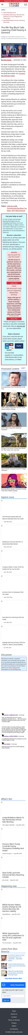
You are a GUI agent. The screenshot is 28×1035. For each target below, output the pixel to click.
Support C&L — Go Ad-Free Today (14, 1)
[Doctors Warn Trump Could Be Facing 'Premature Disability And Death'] (13, 835)
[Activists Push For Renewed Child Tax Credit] (14, 582)
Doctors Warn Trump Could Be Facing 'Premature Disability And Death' (13, 847)
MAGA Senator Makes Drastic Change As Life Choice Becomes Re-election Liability (11, 907)
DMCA (14, 1026)
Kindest (9, 350)
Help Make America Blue (13, 978)
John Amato (7, 60)
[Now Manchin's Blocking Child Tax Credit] (14, 608)
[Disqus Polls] (14, 691)
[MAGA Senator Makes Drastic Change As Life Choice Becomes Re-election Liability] (13, 895)
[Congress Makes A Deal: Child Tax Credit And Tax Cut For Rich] (14, 557)
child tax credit (12, 206)
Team (14, 1011)
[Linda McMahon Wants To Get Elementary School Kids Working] (13, 808)
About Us (14, 1014)
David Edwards (6, 914)
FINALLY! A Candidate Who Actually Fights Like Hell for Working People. (15, 973)
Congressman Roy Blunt (15, 208)
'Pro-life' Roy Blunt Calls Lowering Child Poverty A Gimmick (13, 30)
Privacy (14, 1023)
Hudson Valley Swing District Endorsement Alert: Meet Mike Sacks (16, 965)
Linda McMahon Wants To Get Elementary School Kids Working (13, 819)
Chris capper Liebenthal (8, 825)
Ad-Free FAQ (21, 326)
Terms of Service (13, 667)
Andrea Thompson (7, 853)
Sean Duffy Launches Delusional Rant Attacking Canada (13, 874)
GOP (13, 211)
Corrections (14, 1029)
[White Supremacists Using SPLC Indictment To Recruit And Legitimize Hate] (13, 924)
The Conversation (6, 943)
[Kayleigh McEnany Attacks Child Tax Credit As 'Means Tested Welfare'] (14, 633)
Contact (14, 1017)
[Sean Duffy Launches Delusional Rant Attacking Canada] (13, 864)
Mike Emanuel (20, 211)
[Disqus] (14, 731)
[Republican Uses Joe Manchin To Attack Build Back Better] (14, 532)
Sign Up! (6, 1000)
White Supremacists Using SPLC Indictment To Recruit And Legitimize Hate (13, 936)
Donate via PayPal (19, 346)
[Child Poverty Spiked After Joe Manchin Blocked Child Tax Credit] (14, 507)
